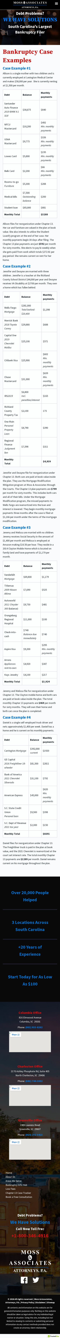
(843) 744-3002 (34, 1081)
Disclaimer (40, 1302)
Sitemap (51, 1302)
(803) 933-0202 (34, 1027)
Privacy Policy (28, 1302)
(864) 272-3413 (34, 1134)
